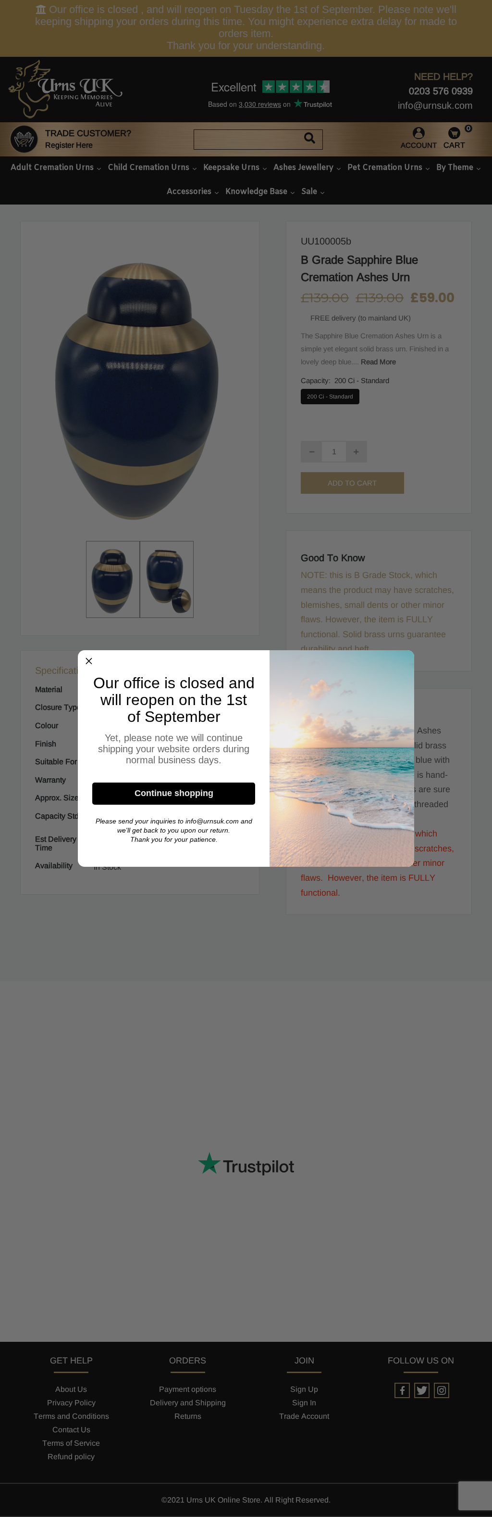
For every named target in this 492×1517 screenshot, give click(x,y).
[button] (89, 661)
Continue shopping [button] (174, 793)
